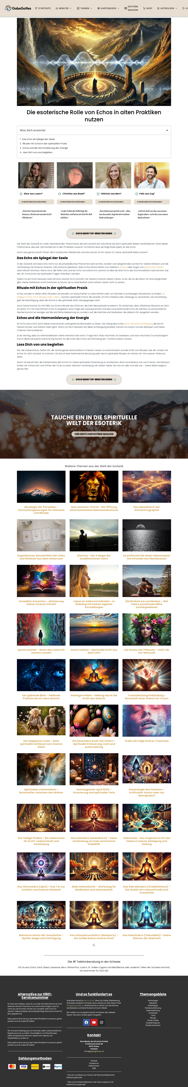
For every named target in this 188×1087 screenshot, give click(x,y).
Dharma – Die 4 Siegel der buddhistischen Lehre (94, 557)
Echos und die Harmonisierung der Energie (45, 148)
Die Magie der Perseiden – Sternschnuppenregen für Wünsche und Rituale (41, 510)
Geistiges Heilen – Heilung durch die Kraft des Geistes (94, 697)
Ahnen (123, 267)
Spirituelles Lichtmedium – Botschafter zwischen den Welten (41, 791)
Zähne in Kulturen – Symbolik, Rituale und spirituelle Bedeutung (147, 982)
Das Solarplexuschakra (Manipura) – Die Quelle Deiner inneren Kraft (94, 936)
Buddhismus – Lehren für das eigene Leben (94, 1031)
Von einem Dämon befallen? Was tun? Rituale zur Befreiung (41, 1076)
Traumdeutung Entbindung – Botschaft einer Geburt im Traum (146, 697)
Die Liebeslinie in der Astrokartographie (146, 508)
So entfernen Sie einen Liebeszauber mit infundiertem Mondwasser (147, 557)
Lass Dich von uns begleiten (37, 152)
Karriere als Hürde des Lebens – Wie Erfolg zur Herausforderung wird (146, 1076)
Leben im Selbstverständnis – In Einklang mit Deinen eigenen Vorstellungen (94, 604)
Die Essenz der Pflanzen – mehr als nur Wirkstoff (146, 651)
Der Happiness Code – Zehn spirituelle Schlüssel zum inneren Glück (41, 744)
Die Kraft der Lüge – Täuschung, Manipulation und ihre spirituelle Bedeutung (41, 983)
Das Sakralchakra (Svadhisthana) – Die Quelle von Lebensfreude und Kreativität (146, 889)
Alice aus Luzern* (33, 193)
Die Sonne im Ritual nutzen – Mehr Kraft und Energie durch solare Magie (41, 1031)
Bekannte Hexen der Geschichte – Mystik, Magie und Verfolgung (41, 936)
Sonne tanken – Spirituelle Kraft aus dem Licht (94, 651)
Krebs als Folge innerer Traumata (147, 741)
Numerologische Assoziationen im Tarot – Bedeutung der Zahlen (94, 982)
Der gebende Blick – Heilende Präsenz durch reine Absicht (41, 697)
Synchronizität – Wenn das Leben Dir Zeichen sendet (41, 651)
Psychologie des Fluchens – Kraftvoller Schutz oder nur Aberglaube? (146, 792)
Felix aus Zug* (147, 193)
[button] (167, 130)
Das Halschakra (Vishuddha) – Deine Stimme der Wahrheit (147, 936)
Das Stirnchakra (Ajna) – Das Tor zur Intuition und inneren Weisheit (41, 888)
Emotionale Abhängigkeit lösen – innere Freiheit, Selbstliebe (93, 1076)
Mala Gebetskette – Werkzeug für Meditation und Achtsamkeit (94, 888)
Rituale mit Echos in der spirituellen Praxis (45, 143)
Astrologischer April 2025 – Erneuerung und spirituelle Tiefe (94, 791)
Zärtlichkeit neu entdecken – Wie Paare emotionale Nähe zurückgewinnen (146, 604)
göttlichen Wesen (154, 267)
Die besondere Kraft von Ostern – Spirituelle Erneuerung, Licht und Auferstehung (94, 744)
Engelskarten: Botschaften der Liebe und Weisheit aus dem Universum (41, 557)
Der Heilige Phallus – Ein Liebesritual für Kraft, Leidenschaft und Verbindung (41, 841)
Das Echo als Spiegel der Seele (38, 139)
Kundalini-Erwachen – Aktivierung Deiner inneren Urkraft (41, 603)
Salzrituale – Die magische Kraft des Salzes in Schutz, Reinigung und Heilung (146, 841)
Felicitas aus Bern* (111, 193)
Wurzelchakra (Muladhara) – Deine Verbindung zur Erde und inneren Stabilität (94, 841)
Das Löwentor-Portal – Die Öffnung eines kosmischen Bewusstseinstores (94, 508)
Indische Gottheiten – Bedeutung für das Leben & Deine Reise (147, 1031)
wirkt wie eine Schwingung (138, 323)
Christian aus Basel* (73, 193)
